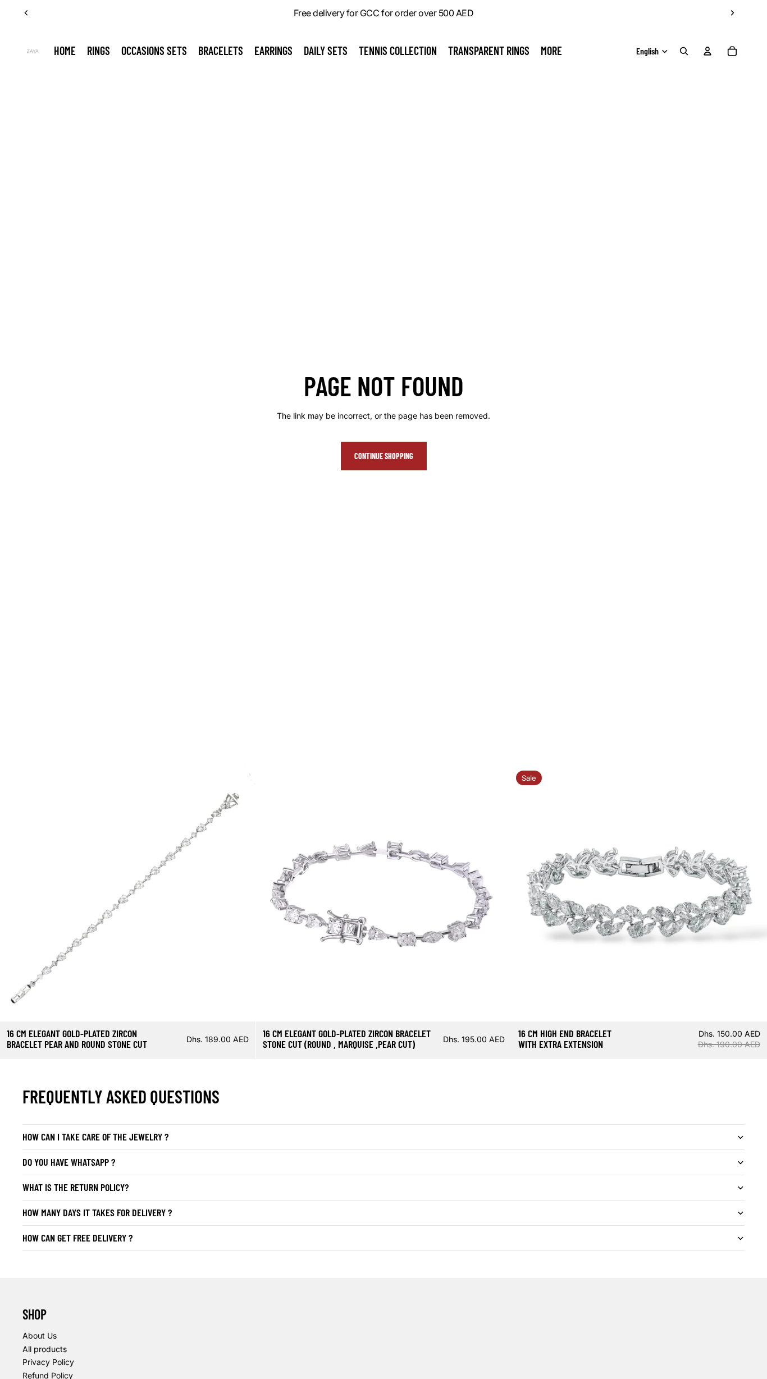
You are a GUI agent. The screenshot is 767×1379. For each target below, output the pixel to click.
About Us (39, 1335)
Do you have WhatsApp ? (68, 1162)
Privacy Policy (48, 1362)
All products (44, 1349)
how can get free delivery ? (77, 1237)
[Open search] (684, 51)
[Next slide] (732, 13)
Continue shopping (383, 456)
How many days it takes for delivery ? (97, 1212)
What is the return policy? (75, 1187)
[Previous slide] (26, 13)
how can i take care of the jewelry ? (95, 1136)
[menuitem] (551, 51)
